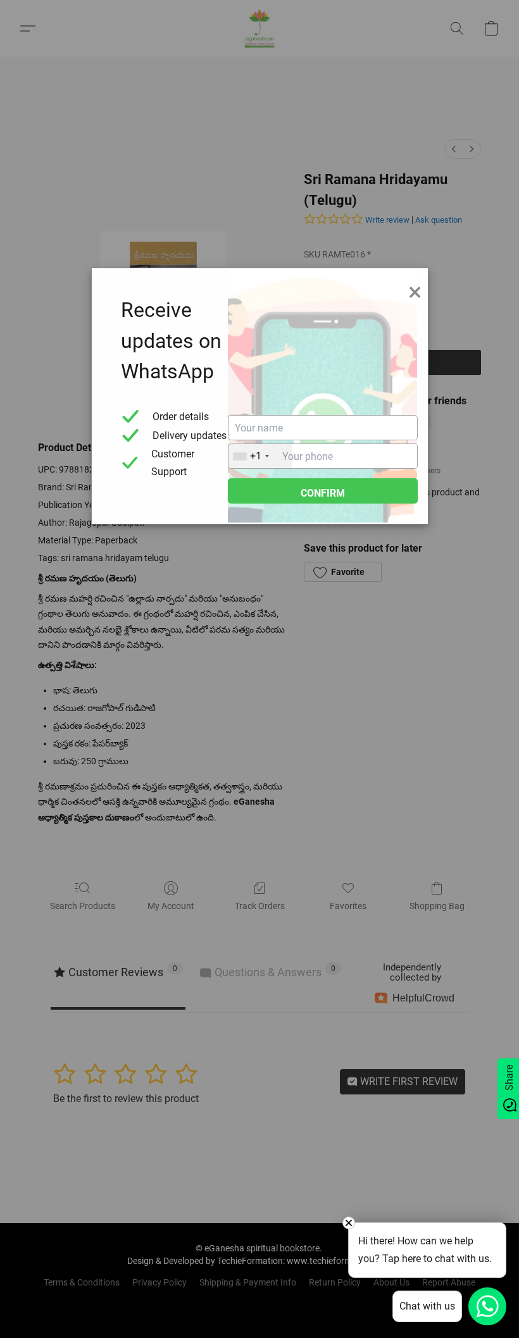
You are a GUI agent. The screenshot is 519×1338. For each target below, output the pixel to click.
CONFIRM (323, 493)
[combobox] (260, 456)
